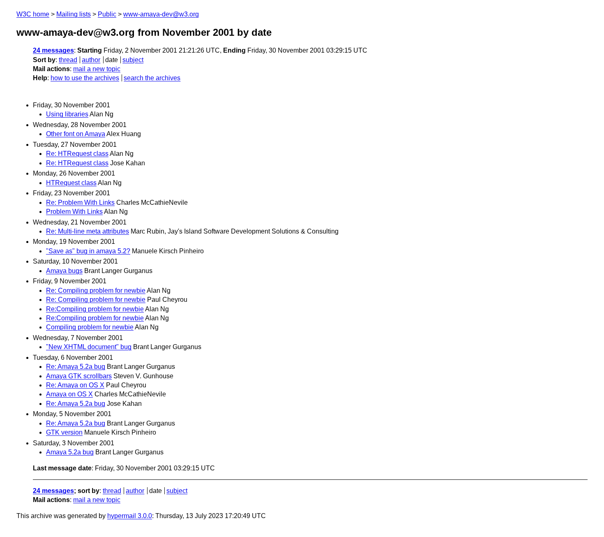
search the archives (152, 77)
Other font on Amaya (75, 133)
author (91, 59)
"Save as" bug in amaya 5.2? (88, 251)
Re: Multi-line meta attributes (87, 231)
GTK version (64, 432)
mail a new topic (96, 68)
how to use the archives (85, 77)
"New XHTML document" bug (88, 346)
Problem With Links (74, 211)
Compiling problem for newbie (90, 327)
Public (107, 14)
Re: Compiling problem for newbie (95, 290)
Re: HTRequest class (77, 153)
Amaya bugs (64, 270)
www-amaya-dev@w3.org (161, 14)
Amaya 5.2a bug (70, 452)
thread (68, 59)
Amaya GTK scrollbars (79, 376)
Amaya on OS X (69, 394)
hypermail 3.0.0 (129, 515)
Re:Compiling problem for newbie (95, 309)
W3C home (32, 14)
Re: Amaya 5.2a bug (75, 366)
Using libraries (67, 114)
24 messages (53, 50)
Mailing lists (73, 14)
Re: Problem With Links (80, 202)
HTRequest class (71, 182)
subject (132, 59)
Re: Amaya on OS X (75, 385)
